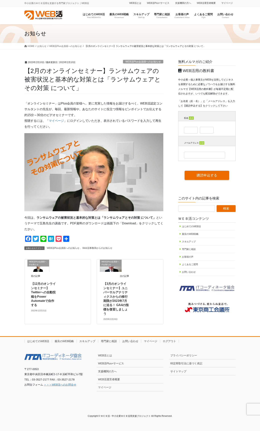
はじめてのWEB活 (191, 226)
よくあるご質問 (190, 264)
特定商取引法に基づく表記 (186, 363)
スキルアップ (189, 241)
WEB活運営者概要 (206, 3)
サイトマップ (178, 371)
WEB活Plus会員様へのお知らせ (143, 61)
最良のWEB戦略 (190, 234)
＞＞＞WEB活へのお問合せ (60, 384)
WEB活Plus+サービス (158, 3)
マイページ (227, 3)
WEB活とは (135, 3)
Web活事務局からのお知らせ (97, 248)
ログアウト (169, 341)
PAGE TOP (250, 414)
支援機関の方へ (183, 3)
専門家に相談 (189, 249)
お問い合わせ (189, 272)
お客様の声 (187, 256)
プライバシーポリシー (183, 355)
